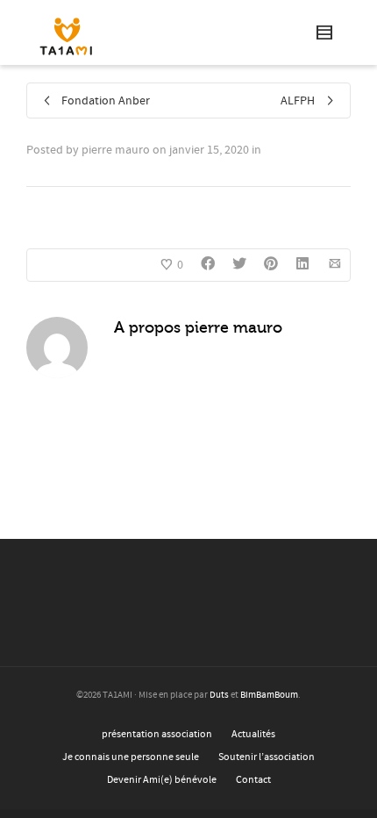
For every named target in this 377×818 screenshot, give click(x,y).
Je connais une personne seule (130, 757)
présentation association (157, 734)
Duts (219, 695)
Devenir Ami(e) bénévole (162, 779)
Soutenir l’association (266, 757)
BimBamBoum (269, 695)
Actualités (253, 734)
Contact (253, 779)
